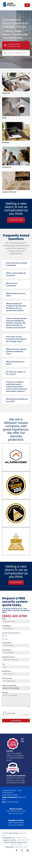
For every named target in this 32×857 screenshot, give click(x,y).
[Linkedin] (28, 850)
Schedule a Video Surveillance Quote (14, 45)
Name (4, 619)
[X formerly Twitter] (22, 850)
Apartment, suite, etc (8, 657)
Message (5, 692)
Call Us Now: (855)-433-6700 (17, 53)
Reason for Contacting (9, 685)
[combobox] (16, 688)
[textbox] (14, 688)
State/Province (6, 671)
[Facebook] (16, 850)
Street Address (7, 650)
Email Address (6, 626)
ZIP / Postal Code (7, 678)
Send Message (16, 720)
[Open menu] (27, 5)
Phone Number (7, 643)
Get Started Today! (16, 220)
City (3, 664)
